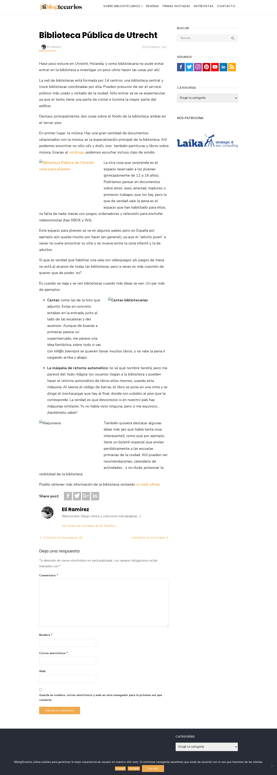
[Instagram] (198, 67)
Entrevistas (204, 6)
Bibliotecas (48, 50)
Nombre (45, 635)
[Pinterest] (206, 67)
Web (42, 671)
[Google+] (86, 496)
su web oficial (148, 484)
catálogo (77, 152)
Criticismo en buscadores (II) (62, 538)
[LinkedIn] (95, 496)
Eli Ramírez (54, 47)
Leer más (153, 768)
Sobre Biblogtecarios (121, 6)
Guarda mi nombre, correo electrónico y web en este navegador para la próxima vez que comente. (100, 697)
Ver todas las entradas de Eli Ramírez (89, 526)
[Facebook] (68, 496)
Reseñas (152, 6)
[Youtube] (215, 67)
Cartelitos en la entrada (148, 538)
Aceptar (120, 768)
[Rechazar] (272, 766)
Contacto (226, 6)
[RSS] (232, 67)
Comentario (48, 575)
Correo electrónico (53, 653)
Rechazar (134, 768)
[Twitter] (77, 496)
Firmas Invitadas (176, 6)
